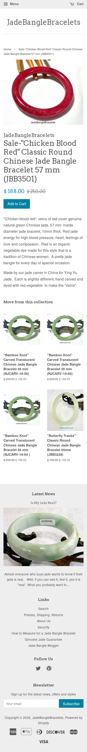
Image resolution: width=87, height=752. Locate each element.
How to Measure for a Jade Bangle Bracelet (43, 633)
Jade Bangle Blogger (43, 645)
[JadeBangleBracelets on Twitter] (38, 669)
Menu (14, 3)
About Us (43, 620)
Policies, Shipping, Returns (43, 614)
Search (43, 608)
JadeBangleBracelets (43, 22)
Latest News (43, 494)
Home (7, 49)
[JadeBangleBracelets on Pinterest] (49, 669)
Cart (80, 3)
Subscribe (71, 703)
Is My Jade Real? (44, 503)
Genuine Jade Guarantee (43, 639)
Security (43, 627)
